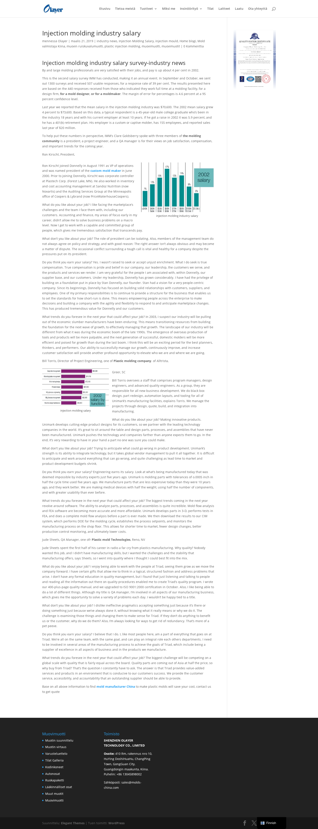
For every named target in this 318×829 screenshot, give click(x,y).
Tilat (210, 9)
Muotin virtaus (55, 747)
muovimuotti (151, 46)
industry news (107, 41)
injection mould (166, 41)
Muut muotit (54, 794)
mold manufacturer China (115, 686)
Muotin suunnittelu (59, 740)
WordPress (116, 823)
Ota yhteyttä (257, 9)
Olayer (62, 41)
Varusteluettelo (56, 754)
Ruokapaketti (54, 780)
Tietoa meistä (125, 9)
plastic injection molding (122, 46)
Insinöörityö (189, 9)
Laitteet (224, 9)
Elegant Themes (73, 823)
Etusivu (104, 9)
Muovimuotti (54, 800)
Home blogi (188, 41)
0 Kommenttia (193, 46)
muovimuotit (171, 46)
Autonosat (52, 774)
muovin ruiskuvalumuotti (85, 46)
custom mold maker (105, 171)
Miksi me (168, 9)
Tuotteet (146, 9)
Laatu (239, 9)
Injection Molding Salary (136, 41)
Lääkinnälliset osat (58, 787)
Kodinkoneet (54, 767)
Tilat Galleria (54, 760)
